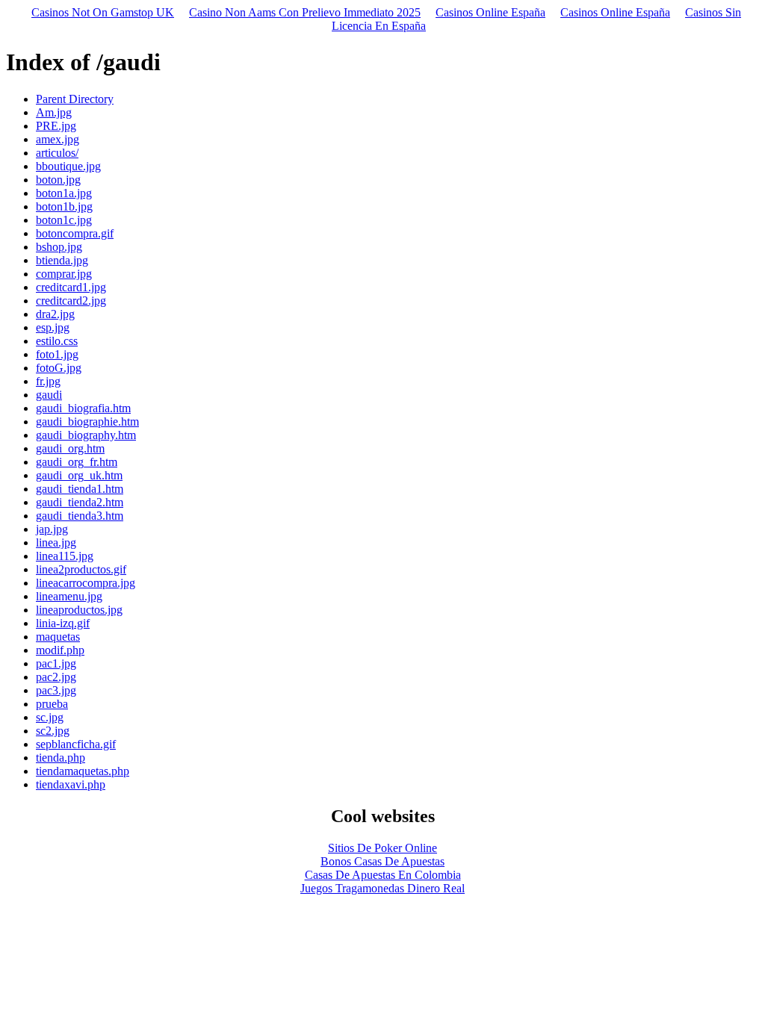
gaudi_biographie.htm (87, 421)
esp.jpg (52, 327)
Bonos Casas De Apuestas (382, 861)
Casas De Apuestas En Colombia (383, 874)
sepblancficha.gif (76, 744)
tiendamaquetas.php (82, 771)
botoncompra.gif (75, 233)
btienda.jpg (62, 260)
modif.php (60, 650)
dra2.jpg (55, 314)
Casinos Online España (490, 12)
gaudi (49, 394)
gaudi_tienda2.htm (79, 502)
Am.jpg (54, 112)
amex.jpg (57, 139)
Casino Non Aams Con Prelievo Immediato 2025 (305, 12)
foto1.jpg (57, 354)
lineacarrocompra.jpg (85, 582)
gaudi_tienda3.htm (79, 515)
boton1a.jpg (64, 193)
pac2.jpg (56, 677)
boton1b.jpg (64, 206)
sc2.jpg (52, 730)
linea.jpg (56, 542)
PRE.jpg (56, 125)
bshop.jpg (59, 246)
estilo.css (57, 341)
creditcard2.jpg (71, 300)
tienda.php (60, 757)
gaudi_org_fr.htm (76, 461)
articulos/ (57, 152)
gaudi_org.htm (70, 448)
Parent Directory (75, 99)
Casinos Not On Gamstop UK (102, 12)
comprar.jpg (64, 273)
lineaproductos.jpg (79, 609)
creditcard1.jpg (71, 287)
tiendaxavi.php (70, 784)
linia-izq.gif (63, 623)
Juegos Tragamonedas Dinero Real (382, 888)
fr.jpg (48, 381)
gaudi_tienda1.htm (79, 488)
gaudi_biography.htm (86, 435)
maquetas (58, 636)
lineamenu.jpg (69, 596)
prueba (52, 703)
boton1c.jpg (64, 220)
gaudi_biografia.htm (83, 408)
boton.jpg (58, 179)
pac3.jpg (56, 690)
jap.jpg (52, 529)
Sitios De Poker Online (382, 848)
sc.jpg (50, 717)
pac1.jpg (56, 663)
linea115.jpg (64, 556)
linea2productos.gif (81, 569)
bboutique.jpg (68, 166)
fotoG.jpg (58, 367)
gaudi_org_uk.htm (79, 475)
